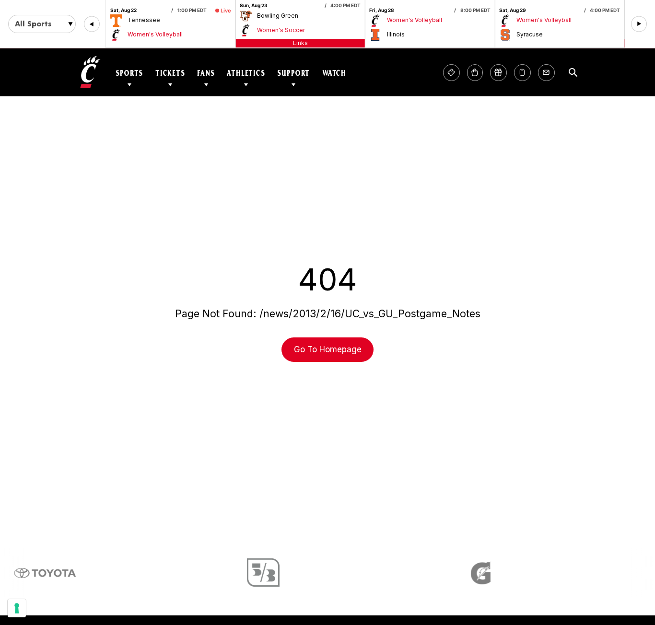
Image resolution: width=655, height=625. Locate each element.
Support (293, 72)
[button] (92, 24)
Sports (129, 72)
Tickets (170, 72)
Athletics (246, 72)
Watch (334, 72)
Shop (475, 72)
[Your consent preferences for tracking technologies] (17, 608)
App (522, 72)
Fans (205, 72)
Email (546, 72)
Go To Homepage (328, 349)
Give (498, 72)
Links (300, 42)
